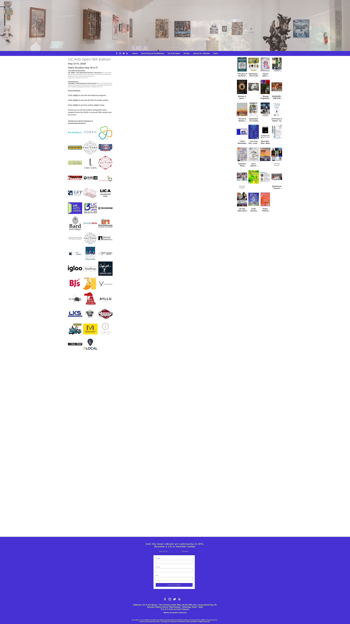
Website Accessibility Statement (175, 612)
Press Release (74, 91)
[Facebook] (116, 53)
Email (157, 575)
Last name (158, 567)
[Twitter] (123, 53)
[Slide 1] (174, 47)
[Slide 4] (172, 47)
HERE (75, 95)
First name (158, 558)
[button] (174, 53)
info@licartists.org (204, 621)
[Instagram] (120, 53)
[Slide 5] (177, 47)
